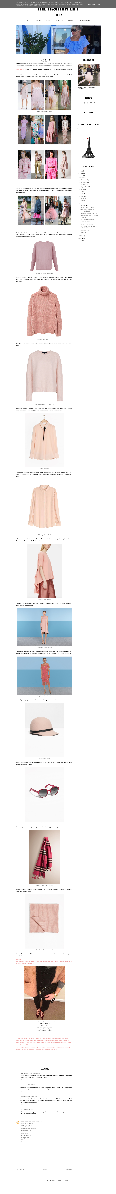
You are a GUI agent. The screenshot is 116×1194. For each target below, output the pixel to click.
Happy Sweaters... (86, 222)
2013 (80, 240)
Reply (21, 1079)
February (84, 203)
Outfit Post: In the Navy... (88, 219)
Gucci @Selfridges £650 (46, 1027)
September (84, 187)
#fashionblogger (47, 65)
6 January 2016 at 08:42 (31, 1096)
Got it (98, 4)
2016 (80, 178)
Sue (21, 1084)
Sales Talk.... (84, 232)
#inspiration (68, 65)
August (83, 189)
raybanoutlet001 (25, 1121)
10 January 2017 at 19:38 (36, 1121)
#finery (63, 65)
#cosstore (28, 65)
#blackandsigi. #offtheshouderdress (53, 63)
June (82, 194)
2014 (80, 238)
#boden (70, 63)
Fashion (38, 20)
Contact (70, 20)
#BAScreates (39, 63)
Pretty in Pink (85, 230)
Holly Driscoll (24, 1073)
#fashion (40, 65)
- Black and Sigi (46, 1029)
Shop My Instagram (84, 20)
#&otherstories (24, 63)
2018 (80, 173)
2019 (80, 171)
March (83, 200)
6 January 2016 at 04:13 (29, 1084)
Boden (47, 1025)
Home (28, 20)
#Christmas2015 (21, 65)
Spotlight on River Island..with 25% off (89, 216)
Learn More (91, 4)
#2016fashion (32, 63)
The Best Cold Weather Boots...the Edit (87, 210)
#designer (34, 65)
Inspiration (59, 20)
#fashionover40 (56, 65)
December (84, 180)
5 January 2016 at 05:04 (34, 1073)
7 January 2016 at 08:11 (28, 1109)
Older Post (69, 1169)
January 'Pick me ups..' (87, 224)
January (83, 205)
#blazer (66, 63)
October (83, 184)
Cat (21, 1109)
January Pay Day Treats (87, 207)
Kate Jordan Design (63, 1180)
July (82, 191)
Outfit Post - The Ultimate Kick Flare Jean (89, 227)
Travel (48, 20)
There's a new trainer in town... (90, 213)
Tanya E (22, 1096)
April (82, 198)
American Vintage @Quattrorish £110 (47, 1021)
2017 (80, 175)
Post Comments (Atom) (31, 1172)
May (82, 196)
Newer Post (20, 1169)
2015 (80, 236)
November (84, 182)
